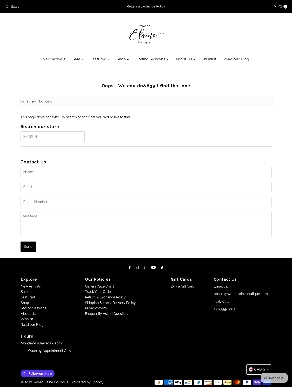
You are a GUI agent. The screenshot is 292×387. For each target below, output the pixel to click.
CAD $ (259, 369)
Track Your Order (98, 292)
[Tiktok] (162, 267)
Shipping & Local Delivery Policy (110, 303)
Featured (99, 59)
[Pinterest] (145, 267)
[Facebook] (130, 267)
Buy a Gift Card (183, 286)
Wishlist (209, 59)
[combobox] (50, 6)
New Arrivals (54, 59)
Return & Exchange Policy (146, 6)
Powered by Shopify (87, 382)
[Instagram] (137, 267)
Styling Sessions (151, 59)
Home (24, 101)
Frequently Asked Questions (107, 314)
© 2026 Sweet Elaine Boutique (44, 382)
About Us (184, 59)
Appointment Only (57, 351)
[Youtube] (153, 267)
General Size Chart (99, 286)
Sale (77, 59)
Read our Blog (236, 59)
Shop (122, 59)
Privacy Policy (96, 308)
